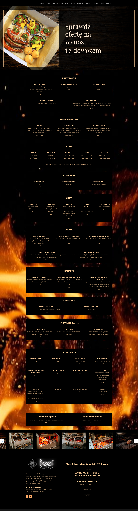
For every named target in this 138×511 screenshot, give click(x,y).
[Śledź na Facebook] (27, 496)
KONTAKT (109, 3)
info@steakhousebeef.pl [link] (87, 476)
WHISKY (88, 3)
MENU (67, 3)
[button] (2, 441)
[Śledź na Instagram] (30, 496)
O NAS (48, 3)
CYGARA (95, 3)
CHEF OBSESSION (58, 3)
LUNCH (73, 3)
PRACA (102, 3)
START (42, 3)
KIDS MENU (80, 3)
